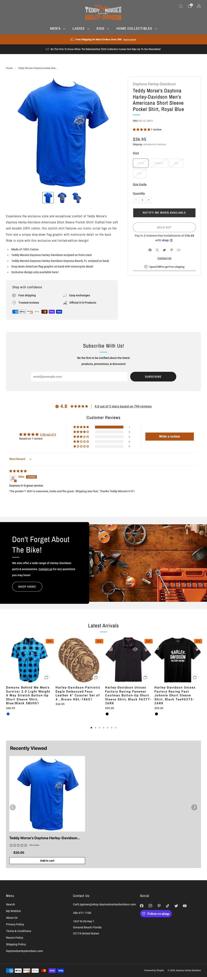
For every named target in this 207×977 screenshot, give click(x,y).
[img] (18, 471)
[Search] (181, 6)
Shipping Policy (16, 944)
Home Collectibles (134, 28)
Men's (55, 28)
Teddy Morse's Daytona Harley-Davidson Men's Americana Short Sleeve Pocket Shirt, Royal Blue (45, 838)
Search (10, 904)
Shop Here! (27, 586)
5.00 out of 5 (48, 434)
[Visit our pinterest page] (159, 905)
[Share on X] (157, 250)
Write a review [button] (169, 436)
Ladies (79, 28)
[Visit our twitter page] (176, 905)
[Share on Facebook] (150, 250)
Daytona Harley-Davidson (154, 84)
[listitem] (103, 39)
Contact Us (164, 258)
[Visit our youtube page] (185, 905)
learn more (130, 39)
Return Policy (14, 937)
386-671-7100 (82, 912)
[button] (142, 129)
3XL (176, 163)
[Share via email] (179, 250)
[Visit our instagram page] (150, 905)
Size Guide (140, 184)
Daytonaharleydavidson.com (24, 951)
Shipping (137, 144)
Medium (159, 163)
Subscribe (153, 376)
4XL (139, 173)
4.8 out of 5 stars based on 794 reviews (123, 406)
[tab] (91, 727)
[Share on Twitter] (164, 250)
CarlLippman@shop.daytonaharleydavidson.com (104, 904)
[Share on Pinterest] (171, 250)
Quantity (139, 193)
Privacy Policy (15, 924)
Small (140, 163)
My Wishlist (13, 911)
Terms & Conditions (18, 931)
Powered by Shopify (154, 970)
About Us (12, 917)
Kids (101, 28)
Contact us (45, 569)
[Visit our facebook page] (141, 905)
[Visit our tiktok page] (167, 905)
